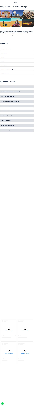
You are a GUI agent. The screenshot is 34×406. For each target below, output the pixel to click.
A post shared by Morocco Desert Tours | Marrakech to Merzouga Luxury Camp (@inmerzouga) (14, 362)
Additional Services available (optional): (8, 69)
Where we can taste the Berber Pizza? (7, 110)
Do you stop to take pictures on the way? (8, 96)
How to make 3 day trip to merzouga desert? (8, 86)
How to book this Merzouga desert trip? (8, 130)
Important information (5, 73)
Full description (4, 53)
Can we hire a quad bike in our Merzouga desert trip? (10, 101)
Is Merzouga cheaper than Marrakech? (7, 125)
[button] (4, 2)
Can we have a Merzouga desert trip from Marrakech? (10, 91)
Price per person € (4, 65)
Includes (2, 57)
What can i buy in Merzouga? (6, 120)
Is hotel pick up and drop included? (7, 115)
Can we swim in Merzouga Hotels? (7, 106)
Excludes (2, 61)
